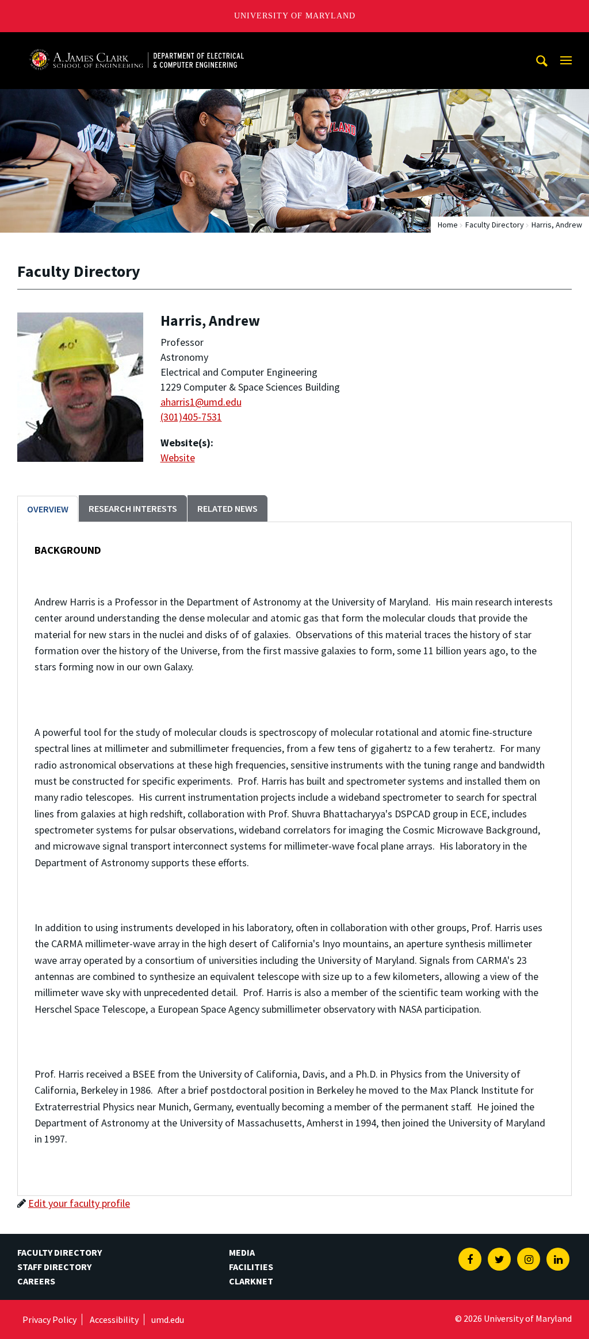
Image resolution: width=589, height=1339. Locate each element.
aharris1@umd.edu (201, 401)
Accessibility (114, 1319)
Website (177, 457)
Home (448, 224)
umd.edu (167, 1319)
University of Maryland (294, 15)
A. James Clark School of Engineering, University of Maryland (136, 42)
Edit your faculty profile (79, 1203)
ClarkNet (251, 1281)
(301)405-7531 (191, 416)
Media (242, 1252)
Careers (36, 1281)
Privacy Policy (49, 1319)
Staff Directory (54, 1266)
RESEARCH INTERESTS (133, 508)
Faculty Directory (494, 224)
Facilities (251, 1266)
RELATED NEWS (227, 508)
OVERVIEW (47, 509)
